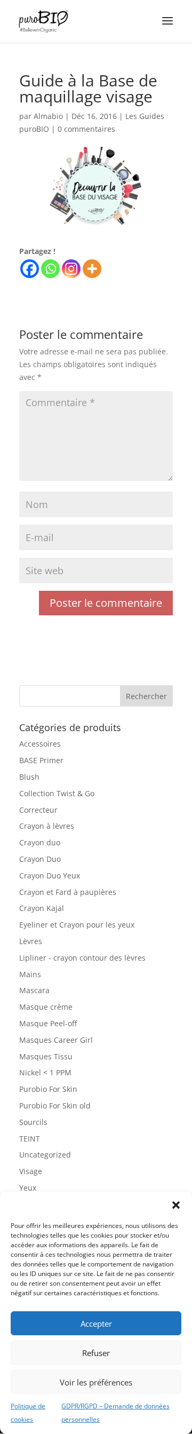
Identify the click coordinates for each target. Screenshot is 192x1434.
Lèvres (30, 941)
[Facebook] (29, 268)
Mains (30, 974)
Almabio (48, 116)
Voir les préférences (96, 1382)
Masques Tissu (46, 1056)
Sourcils (33, 1122)
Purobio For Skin (48, 1089)
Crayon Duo (40, 859)
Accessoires (40, 744)
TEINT (29, 1139)
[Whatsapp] (50, 268)
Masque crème (46, 1007)
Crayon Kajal (41, 908)
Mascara (34, 990)
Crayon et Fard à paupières (67, 892)
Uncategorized (45, 1155)
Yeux (27, 1188)
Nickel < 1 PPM (45, 1072)
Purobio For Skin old (55, 1105)
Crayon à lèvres (46, 826)
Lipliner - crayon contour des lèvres (82, 958)
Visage (30, 1171)
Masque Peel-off (48, 1023)
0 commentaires (86, 129)
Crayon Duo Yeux (49, 875)
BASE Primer (41, 760)
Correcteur (38, 810)
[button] (176, 1205)
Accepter (96, 1323)
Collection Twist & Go (56, 793)
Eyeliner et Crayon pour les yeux (76, 925)
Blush (29, 777)
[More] (92, 268)
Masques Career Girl (56, 1040)
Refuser (96, 1353)
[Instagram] (71, 268)
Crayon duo (39, 842)
